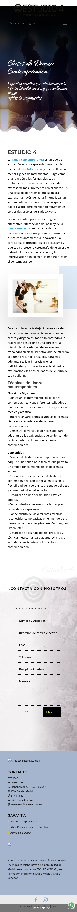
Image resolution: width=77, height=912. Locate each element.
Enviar (52, 712)
